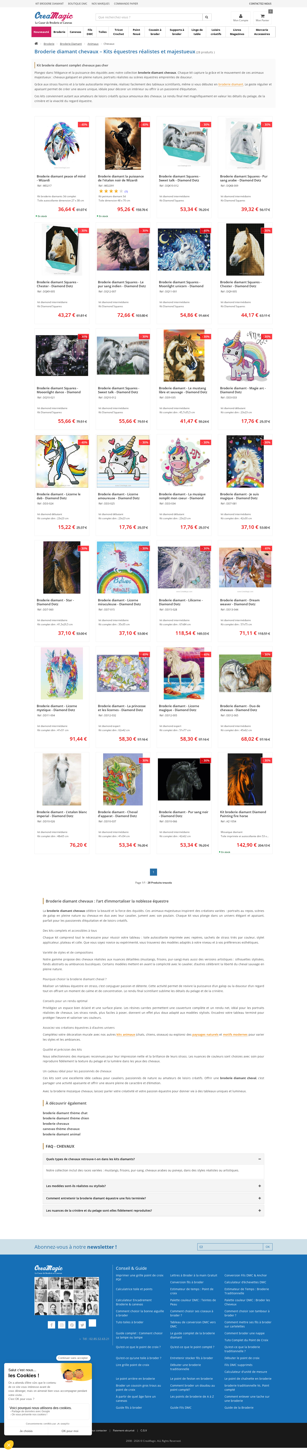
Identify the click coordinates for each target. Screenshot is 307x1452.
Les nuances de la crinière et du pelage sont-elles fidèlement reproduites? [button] (99, 1210)
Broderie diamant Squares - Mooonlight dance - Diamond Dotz (59, 392)
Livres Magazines (237, 32)
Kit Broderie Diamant (50, 3)
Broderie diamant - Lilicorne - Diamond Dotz (181, 602)
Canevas (75, 32)
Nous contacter (98, 1430)
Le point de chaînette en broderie (248, 1379)
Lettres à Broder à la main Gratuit (193, 1275)
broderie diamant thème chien (66, 1118)
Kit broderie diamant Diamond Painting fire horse (243, 814)
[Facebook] (51, 1325)
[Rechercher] (207, 17)
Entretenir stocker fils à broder (191, 1358)
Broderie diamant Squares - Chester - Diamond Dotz (57, 284)
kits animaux (126, 1034)
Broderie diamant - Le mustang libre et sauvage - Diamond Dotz (183, 390)
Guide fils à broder (129, 1408)
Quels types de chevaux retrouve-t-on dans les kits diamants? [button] (90, 1159)
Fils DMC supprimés (238, 1365)
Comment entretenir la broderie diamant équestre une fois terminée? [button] (96, 1198)
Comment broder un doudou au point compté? (192, 1387)
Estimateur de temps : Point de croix (191, 1291)
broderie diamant (230, 84)
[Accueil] (36, 44)
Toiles (103, 32)
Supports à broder (177, 32)
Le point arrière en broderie (135, 1379)
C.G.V (144, 1430)
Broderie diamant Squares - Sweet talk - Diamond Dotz (179, 178)
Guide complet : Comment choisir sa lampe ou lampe (139, 1335)
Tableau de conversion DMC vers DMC (193, 1324)
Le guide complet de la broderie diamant (192, 1335)
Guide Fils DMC (181, 1408)
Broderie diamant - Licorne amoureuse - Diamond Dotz (119, 496)
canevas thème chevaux (61, 1129)
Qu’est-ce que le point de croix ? (138, 1347)
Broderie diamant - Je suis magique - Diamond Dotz (239, 496)
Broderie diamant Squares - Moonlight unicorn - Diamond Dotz (181, 286)
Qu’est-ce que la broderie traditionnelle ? (242, 1349)
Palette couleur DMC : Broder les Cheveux (247, 1302)
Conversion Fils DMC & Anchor (246, 1275)
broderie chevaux (56, 1123)
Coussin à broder (155, 32)
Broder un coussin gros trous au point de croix (138, 1387)
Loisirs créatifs (216, 32)
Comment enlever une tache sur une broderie (247, 1399)
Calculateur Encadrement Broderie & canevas (134, 1302)
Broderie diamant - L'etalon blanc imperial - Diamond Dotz (62, 814)
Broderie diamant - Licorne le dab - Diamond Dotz (59, 496)
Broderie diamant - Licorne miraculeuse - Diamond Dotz (119, 602)
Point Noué (136, 32)
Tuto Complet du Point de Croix (246, 1340)
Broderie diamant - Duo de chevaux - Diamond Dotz (240, 708)
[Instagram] (61, 1325)
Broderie (59, 32)
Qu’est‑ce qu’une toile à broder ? (138, 1358)
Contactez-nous (260, 3)
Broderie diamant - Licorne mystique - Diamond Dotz (57, 708)
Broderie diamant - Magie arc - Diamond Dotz (243, 390)
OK (268, 1247)
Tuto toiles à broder (129, 1322)
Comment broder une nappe (245, 1333)
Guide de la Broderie (239, 1408)
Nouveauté (41, 32)
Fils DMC (90, 32)
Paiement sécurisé (123, 1430)
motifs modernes (235, 1034)
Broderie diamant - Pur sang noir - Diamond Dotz (183, 814)
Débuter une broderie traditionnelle (185, 1367)
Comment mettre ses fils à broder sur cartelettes (248, 1324)
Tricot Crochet (118, 32)
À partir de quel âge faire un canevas (136, 1399)
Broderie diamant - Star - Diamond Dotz (55, 602)
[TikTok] (92, 1325)
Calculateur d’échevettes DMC (245, 1282)
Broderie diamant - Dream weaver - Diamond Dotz (240, 602)
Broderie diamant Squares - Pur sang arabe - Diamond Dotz (244, 178)
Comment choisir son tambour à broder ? (247, 1313)
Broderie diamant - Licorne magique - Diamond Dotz (179, 708)
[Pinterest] (72, 1325)
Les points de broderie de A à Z (192, 1396)
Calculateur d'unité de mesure (246, 1372)
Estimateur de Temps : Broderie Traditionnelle (247, 1291)
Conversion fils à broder (187, 1282)
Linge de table (197, 32)
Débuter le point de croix (242, 1358)
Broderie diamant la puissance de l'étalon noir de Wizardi (121, 178)
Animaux (93, 44)
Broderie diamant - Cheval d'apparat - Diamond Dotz (118, 814)
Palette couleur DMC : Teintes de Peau (193, 1302)
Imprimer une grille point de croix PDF (139, 1277)
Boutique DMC (77, 3)
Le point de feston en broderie (191, 1379)
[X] (82, 1325)
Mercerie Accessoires (262, 32)
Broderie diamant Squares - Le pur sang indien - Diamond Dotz (122, 284)
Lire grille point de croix (132, 1365)
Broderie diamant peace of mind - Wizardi (61, 178)
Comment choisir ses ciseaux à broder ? (191, 1313)
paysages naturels (205, 1034)
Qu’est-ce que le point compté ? (192, 1347)
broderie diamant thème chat (65, 1113)
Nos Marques (101, 3)
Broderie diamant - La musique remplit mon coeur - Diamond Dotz (182, 498)
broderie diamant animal (61, 1134)
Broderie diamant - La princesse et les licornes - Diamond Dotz (122, 708)
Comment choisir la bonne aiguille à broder (140, 1313)
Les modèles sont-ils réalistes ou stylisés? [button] (76, 1186)
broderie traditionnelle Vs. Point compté (247, 1387)
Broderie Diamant (71, 44)
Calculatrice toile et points (134, 1289)
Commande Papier (126, 3)
